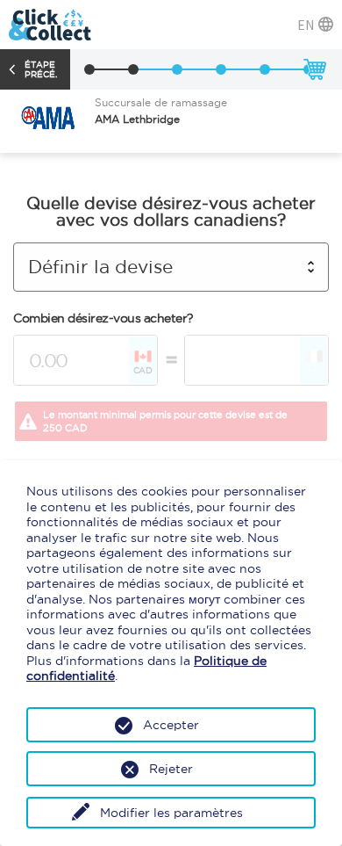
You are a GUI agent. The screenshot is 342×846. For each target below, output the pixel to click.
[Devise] (133, 69)
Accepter (171, 725)
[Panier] (313, 69)
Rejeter (171, 769)
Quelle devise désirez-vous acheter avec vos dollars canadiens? (171, 211)
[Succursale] (89, 69)
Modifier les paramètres (171, 813)
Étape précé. (41, 69)
